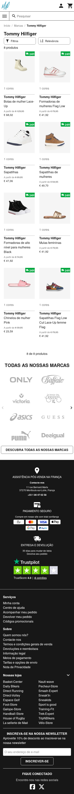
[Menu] (4, 16)
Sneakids (45, 700)
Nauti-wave (46, 681)
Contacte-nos (37, 482)
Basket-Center (12, 681)
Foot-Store (10, 704)
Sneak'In (44, 695)
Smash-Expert (48, 691)
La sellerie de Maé (15, 723)
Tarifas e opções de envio (20, 662)
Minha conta (11, 603)
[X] (42, 787)
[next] (71, 407)
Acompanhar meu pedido (20, 612)
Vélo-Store (46, 723)
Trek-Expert (46, 713)
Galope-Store (12, 709)
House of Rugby (14, 718)
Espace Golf (11, 700)
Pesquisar (24, 16)
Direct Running (13, 691)
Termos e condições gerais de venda (27, 644)
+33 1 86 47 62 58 (37, 494)
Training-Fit (46, 709)
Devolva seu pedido (37, 553)
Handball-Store (13, 713)
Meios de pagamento (17, 658)
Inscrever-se (37, 761)
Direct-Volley (11, 695)
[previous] (2, 407)
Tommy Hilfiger (15, 97)
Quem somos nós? (15, 635)
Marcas (18, 25)
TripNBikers (46, 718)
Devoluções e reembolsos (20, 648)
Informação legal (14, 653)
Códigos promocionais (18, 621)
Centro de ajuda (14, 607)
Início (7, 25)
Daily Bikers (11, 686)
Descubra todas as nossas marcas (37, 450)
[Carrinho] (70, 6)
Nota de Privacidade (17, 667)
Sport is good (47, 704)
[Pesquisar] (14, 16)
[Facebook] (32, 787)
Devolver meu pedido (17, 616)
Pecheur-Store (48, 686)
